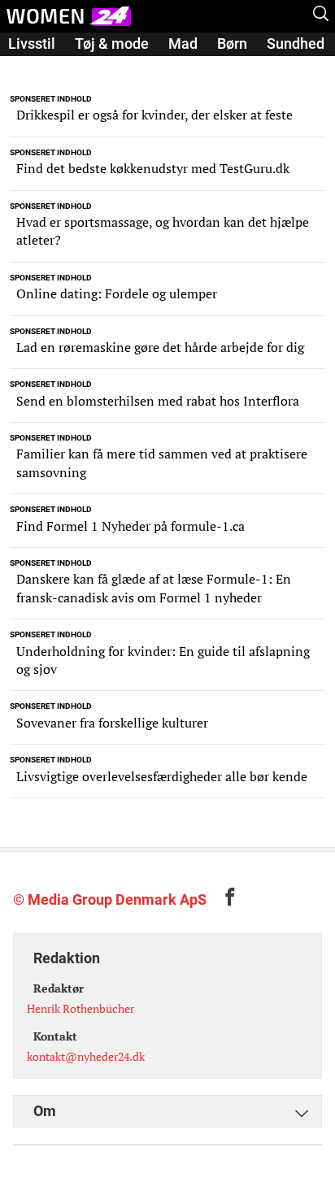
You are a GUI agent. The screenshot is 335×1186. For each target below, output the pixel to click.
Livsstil (31, 43)
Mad (183, 43)
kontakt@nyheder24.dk (86, 1056)
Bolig (24, 66)
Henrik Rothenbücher (80, 1008)
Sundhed (295, 43)
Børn (232, 43)
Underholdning (109, 66)
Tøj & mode (112, 43)
